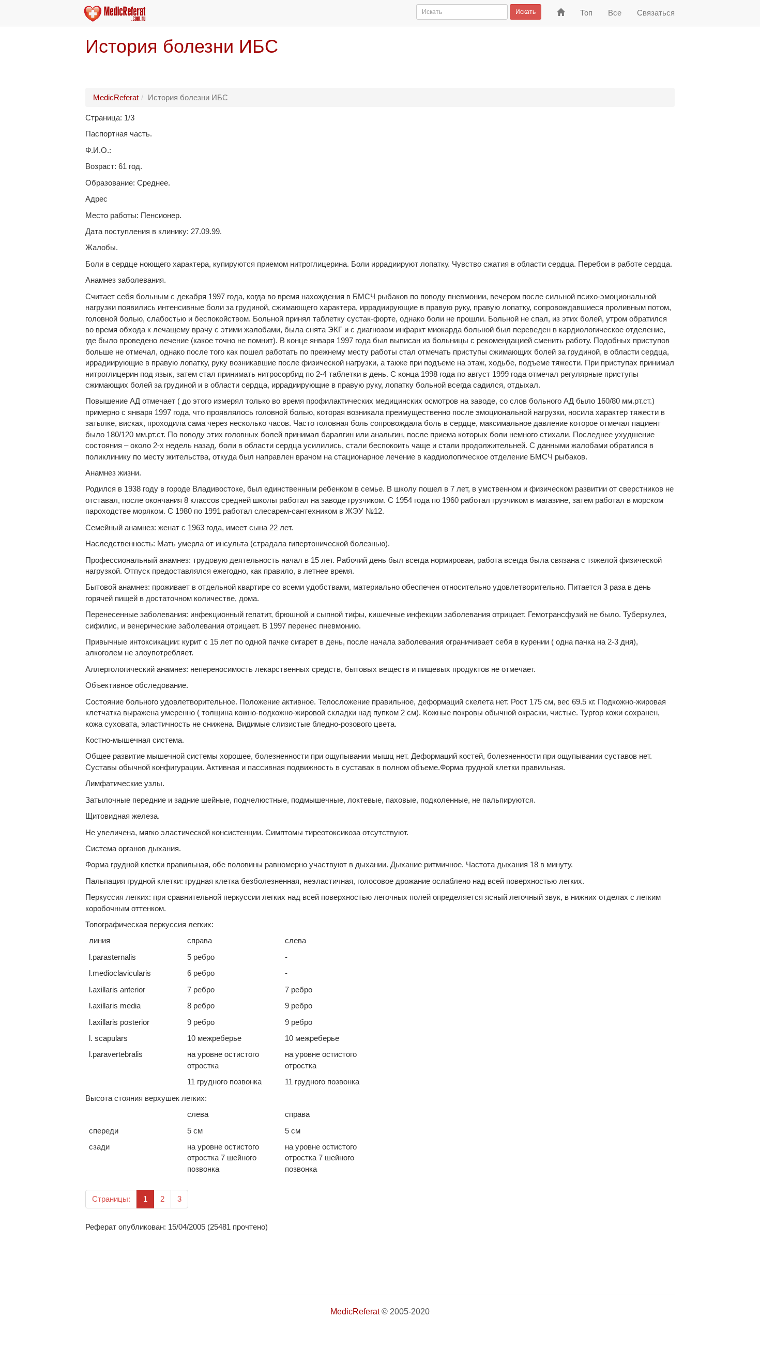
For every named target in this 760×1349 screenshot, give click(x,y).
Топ (586, 12)
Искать (525, 12)
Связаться (656, 12)
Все (614, 12)
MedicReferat (116, 97)
